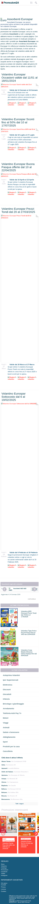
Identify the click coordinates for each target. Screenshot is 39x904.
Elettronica (26, 839)
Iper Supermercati (8, 840)
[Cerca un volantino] (36, 2)
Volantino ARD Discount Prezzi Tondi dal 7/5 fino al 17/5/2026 (28, 614)
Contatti (3, 885)
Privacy (3, 887)
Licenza (3, 889)
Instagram (4, 875)
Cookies (3, 891)
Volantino (4, 866)
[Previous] (5, 589)
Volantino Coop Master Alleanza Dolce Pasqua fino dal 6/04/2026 (29, 652)
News (2, 864)
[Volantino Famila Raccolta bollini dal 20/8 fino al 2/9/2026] (8, 836)
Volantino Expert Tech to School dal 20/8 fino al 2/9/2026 (27, 844)
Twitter (3, 873)
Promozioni (4, 870)
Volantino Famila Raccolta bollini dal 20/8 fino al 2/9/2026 (8, 845)
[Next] (34, 589)
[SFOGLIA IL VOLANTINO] (19, 218)
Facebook (4, 871)
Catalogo (4, 868)
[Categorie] (31, 3)
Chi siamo (4, 883)
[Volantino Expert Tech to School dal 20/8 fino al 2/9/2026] (26, 836)
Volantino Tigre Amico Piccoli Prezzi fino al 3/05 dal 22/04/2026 (28, 632)
